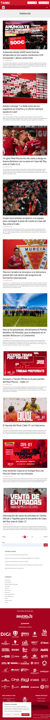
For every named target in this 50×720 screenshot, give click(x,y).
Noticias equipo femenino (9, 594)
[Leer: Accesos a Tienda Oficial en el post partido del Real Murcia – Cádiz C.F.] (25, 363)
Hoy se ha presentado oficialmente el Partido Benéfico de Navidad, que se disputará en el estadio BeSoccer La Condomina (25, 333)
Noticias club (7, 592)
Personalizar (8, 714)
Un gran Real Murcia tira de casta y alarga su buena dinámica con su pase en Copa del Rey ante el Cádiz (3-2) (25, 161)
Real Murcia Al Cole (8, 600)
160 (27, 537)
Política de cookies (18, 711)
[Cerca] (30, 703)
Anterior (3, 537)
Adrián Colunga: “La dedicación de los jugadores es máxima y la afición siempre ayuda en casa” (23, 109)
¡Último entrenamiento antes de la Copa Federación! (14, 568)
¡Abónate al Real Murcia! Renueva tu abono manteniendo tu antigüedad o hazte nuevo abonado (22, 558)
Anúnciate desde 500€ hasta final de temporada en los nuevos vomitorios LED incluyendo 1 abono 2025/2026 (23, 55)
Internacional (7, 586)
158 (22, 537)
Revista (6, 602)
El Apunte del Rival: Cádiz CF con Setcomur (24, 425)
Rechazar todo (17, 714)
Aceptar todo (25, 714)
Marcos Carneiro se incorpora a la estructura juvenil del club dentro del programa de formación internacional (24, 275)
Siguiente (46, 537)
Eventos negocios (8, 582)
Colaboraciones (7, 580)
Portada (6, 598)
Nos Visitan (7, 588)
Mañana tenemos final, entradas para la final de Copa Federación (16, 561)
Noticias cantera (8, 590)
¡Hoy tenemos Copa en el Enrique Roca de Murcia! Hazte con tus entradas (23, 472)
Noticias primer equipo (9, 596)
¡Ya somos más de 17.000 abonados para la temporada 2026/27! (16, 555)
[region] (17, 709)
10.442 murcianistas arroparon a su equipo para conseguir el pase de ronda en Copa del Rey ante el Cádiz (24, 221)
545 (32, 537)
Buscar (3, 542)
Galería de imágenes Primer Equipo (11, 584)
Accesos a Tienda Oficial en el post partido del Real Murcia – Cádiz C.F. (23, 380)
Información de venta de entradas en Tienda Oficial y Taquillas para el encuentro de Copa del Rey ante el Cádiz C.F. (24, 519)
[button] (3, 7)
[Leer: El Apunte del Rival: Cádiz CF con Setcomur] (25, 410)
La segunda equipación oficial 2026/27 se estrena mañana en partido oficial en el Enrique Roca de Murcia (24, 565)
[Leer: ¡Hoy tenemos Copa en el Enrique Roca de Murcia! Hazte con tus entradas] (25, 453)
